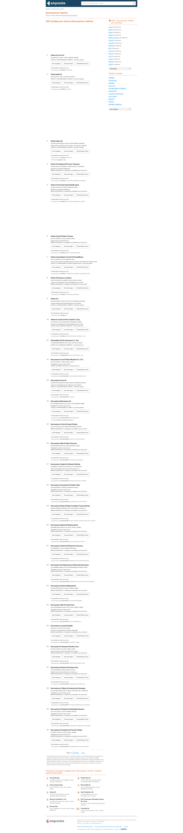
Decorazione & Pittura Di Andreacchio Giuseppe (68, 688)
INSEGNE (111, 83)
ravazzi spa (54, 806)
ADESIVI (111, 101)
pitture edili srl (85, 785)
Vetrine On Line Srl (57, 55)
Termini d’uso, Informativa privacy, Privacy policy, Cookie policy (108, 826)
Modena (111, 61)
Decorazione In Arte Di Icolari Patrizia (64, 424)
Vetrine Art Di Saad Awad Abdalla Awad (65, 185)
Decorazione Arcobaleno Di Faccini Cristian (66, 730)
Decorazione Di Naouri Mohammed (63, 586)
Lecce (110, 56)
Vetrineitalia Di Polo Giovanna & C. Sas (65, 340)
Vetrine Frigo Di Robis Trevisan (62, 236)
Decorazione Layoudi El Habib (62, 626)
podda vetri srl (85, 778)
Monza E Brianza (114, 37)
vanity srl (53, 792)
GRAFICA (112, 99)
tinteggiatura (113, 80)
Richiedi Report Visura (82, 63)
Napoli (111, 35)
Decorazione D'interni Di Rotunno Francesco (67, 546)
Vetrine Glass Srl (57, 141)
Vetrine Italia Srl (56, 74)
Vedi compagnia (56, 63)
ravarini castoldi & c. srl (58, 799)
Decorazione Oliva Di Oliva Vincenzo (64, 443)
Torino (111, 27)
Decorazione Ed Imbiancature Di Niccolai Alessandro (70, 565)
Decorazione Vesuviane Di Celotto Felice (65, 485)
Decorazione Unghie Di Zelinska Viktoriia (65, 464)
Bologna (111, 45)
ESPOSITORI (112, 91)
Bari (110, 48)
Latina (111, 59)
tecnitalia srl (85, 808)
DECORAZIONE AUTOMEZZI (117, 88)
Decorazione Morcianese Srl (61, 401)
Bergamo (111, 43)
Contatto (126, 826)
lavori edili (112, 85)
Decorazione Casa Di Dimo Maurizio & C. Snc (67, 359)
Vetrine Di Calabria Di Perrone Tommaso (65, 164)
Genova (111, 53)
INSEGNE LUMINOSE (115, 104)
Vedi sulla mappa (68, 63)
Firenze (111, 40)
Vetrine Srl (54, 299)
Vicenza (111, 51)
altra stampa (113, 96)
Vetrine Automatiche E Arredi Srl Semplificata (67, 257)
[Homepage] (56, 4)
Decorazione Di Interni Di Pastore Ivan (64, 667)
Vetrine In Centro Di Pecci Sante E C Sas (65, 319)
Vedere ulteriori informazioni (69, 15)
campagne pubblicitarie (116, 93)
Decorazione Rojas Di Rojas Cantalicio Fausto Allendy (70, 506)
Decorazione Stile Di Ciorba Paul (62, 605)
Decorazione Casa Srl (58, 380)
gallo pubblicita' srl (87, 792)
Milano (111, 29)
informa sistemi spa (56, 785)
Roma (110, 32)
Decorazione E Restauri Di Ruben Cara (65, 646)
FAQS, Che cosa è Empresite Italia (84, 826)
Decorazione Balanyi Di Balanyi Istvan (64, 525)
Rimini (111, 64)
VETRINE (111, 78)
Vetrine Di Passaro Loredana (61, 278)
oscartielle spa (55, 778)
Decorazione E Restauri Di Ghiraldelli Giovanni (67, 709)
